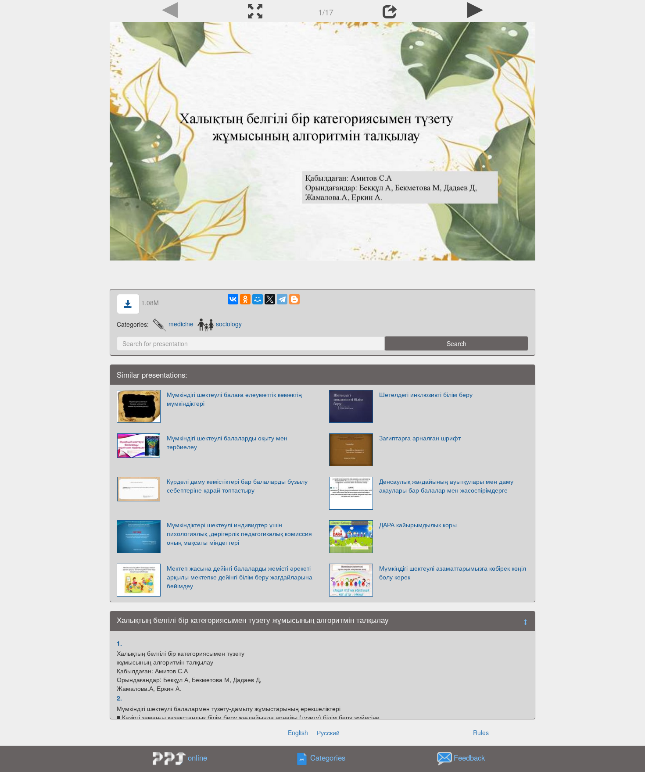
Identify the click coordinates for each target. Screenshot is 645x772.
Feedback (469, 757)
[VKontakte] (233, 299)
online (197, 757)
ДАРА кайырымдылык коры (418, 524)
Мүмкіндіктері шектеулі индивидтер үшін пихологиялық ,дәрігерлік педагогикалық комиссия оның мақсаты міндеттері (239, 533)
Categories (327, 757)
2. (119, 697)
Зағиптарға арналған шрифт (420, 437)
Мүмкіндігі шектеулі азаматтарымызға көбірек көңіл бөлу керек (452, 572)
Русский (328, 732)
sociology (228, 323)
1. (119, 643)
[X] (270, 299)
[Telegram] (282, 299)
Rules (481, 732)
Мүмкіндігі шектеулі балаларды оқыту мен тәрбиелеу (227, 442)
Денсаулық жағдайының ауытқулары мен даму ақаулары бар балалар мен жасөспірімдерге (446, 485)
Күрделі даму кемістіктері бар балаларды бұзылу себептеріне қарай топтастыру (237, 485)
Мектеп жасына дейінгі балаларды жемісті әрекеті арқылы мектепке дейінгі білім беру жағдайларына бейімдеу (239, 577)
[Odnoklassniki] (245, 299)
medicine (181, 323)
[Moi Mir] (257, 299)
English (298, 732)
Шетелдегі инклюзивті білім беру (426, 394)
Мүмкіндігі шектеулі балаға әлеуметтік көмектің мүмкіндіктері (234, 398)
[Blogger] (294, 299)
